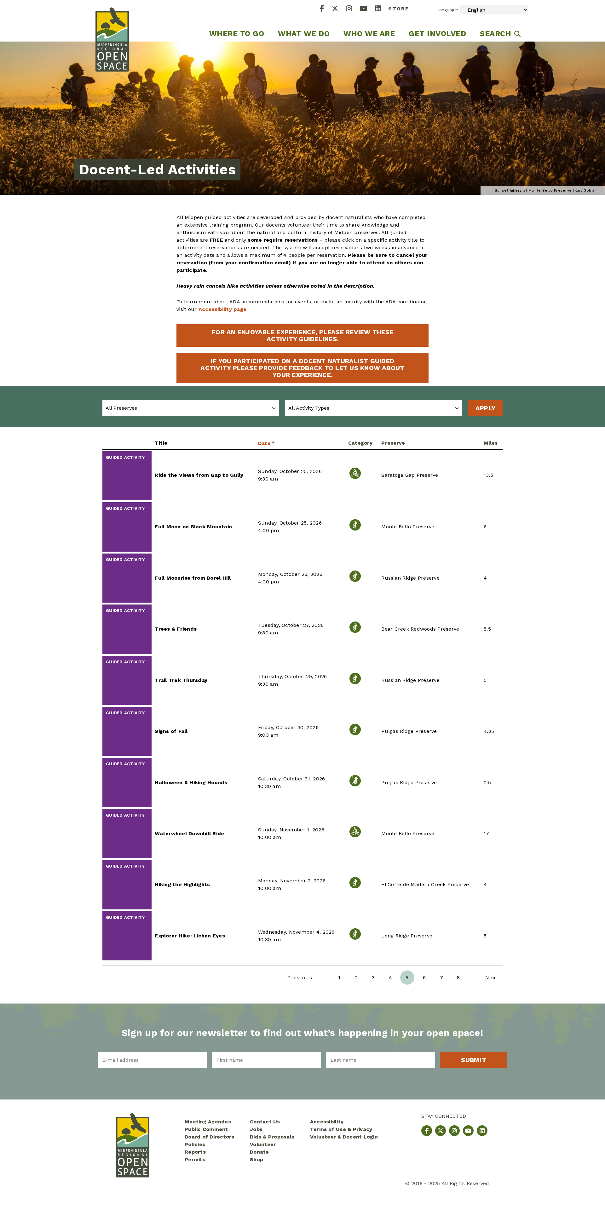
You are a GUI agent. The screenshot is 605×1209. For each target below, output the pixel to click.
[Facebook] (326, 9)
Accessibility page (223, 309)
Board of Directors (209, 1137)
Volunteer (263, 1144)
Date (267, 443)
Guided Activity (125, 457)
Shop (256, 1159)
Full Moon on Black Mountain (193, 527)
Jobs (256, 1129)
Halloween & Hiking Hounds (191, 782)
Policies (195, 1144)
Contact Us (265, 1122)
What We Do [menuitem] (304, 33)
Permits (195, 1159)
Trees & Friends (176, 629)
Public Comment (206, 1129)
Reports (195, 1152)
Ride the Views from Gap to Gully (199, 475)
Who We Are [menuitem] (369, 33)
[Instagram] (353, 9)
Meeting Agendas (208, 1122)
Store (398, 9)
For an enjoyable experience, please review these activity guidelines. (302, 335)
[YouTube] (367, 9)
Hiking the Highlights (182, 884)
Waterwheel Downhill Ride (189, 833)
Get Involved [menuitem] (437, 33)
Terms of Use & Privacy (341, 1129)
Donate (259, 1152)
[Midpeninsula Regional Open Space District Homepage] (112, 21)
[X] (338, 9)
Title (161, 443)
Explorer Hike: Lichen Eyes (190, 936)
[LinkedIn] (382, 9)
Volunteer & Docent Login (344, 1137)
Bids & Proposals (272, 1137)
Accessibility (326, 1122)
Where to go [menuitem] (236, 33)
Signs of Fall (171, 731)
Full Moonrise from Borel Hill (193, 578)
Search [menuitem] (495, 33)
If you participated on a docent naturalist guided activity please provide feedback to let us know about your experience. (302, 368)
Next (492, 978)
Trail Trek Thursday (181, 680)
